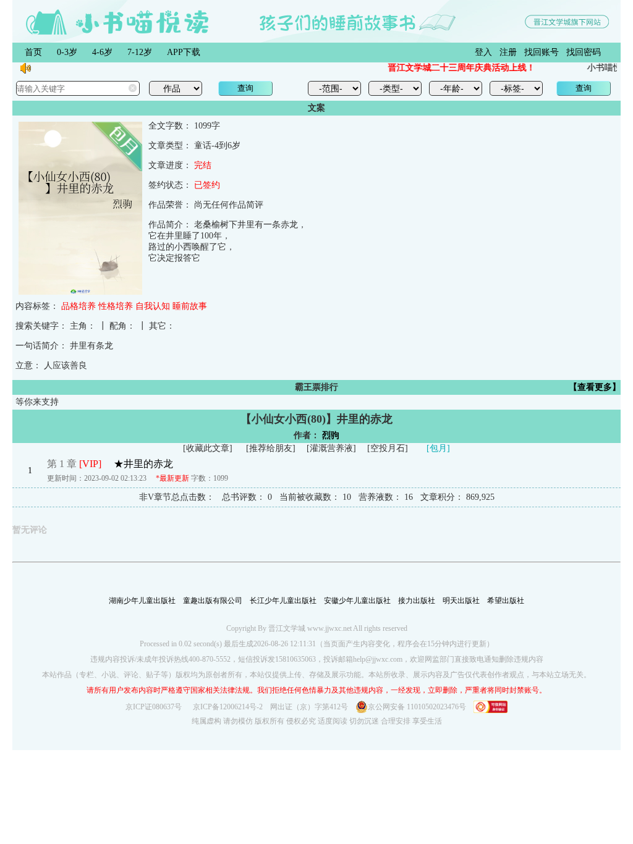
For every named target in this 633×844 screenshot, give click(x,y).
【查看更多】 (595, 387)
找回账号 (541, 52)
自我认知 (152, 306)
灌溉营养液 (331, 448)
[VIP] (90, 463)
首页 (33, 52)
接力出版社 (416, 600)
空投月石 (387, 448)
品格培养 (78, 306)
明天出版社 (461, 600)
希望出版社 (505, 600)
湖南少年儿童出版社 (142, 600)
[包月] (438, 448)
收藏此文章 (207, 448)
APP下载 (183, 52)
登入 (483, 52)
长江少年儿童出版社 (283, 600)
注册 (508, 52)
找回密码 (583, 52)
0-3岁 (67, 52)
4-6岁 (102, 52)
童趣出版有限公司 (212, 600)
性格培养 (115, 306)
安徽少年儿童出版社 (357, 600)
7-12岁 (139, 52)
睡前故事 (189, 306)
